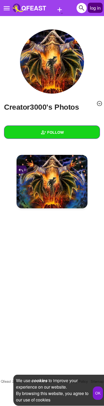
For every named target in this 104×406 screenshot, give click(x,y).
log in (95, 7)
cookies (39, 380)
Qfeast (10, 381)
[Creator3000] (52, 61)
